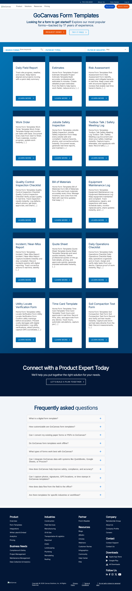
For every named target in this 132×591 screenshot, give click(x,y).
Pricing (47, 6)
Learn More (24, 98)
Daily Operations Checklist (99, 245)
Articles (81, 539)
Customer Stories (85, 546)
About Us (101, 2)
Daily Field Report (27, 67)
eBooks (81, 535)
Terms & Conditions (86, 584)
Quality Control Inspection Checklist (28, 183)
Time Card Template (64, 303)
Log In (127, 2)
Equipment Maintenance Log (99, 183)
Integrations (14, 529)
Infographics (83, 550)
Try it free (78, 32)
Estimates (58, 67)
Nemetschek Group (113, 521)
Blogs (81, 531)
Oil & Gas (48, 532)
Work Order (23, 122)
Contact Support (112, 543)
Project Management (18, 554)
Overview (13, 521)
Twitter (116, 574)
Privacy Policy (74, 584)
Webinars (82, 543)
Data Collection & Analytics (20, 562)
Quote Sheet (60, 244)
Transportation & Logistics (54, 536)
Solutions (28, 6)
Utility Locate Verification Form (26, 305)
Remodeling (49, 555)
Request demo (54, 32)
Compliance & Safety (18, 550)
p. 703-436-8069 (86, 2)
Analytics (13, 536)
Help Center (114, 2)
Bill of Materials (61, 182)
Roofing (47, 559)
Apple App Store (115, 557)
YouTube (119, 574)
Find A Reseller (84, 521)
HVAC (47, 544)
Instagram (112, 574)
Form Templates (29, 59)
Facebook (109, 574)
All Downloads (114, 564)
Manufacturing (50, 529)
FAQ (80, 562)
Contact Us (110, 546)
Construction (49, 521)
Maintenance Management (20, 558)
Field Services (50, 525)
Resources (38, 6)
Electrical (48, 540)
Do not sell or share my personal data (108, 584)
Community (83, 554)
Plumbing (48, 552)
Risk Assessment (99, 67)
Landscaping (49, 548)
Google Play (113, 560)
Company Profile (112, 529)
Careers (109, 532)
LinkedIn (107, 574)
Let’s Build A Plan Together (66, 382)
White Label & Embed (18, 532)
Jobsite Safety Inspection (61, 124)
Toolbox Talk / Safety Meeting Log (102, 124)
